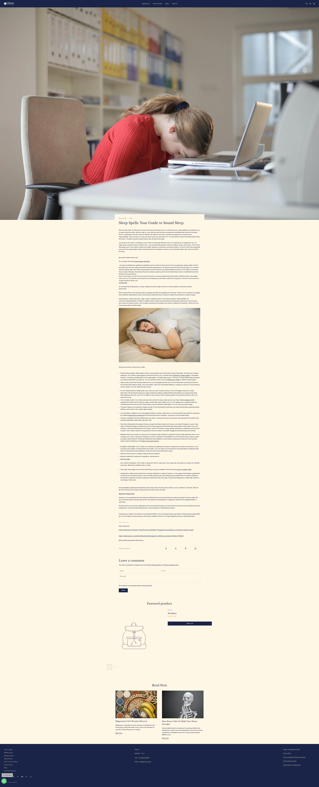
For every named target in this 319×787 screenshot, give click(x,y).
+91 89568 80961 (143, 758)
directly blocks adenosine (136, 415)
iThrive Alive (287, 753)
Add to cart (189, 623)
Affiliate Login (8, 752)
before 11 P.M (189, 400)
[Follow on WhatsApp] (31, 777)
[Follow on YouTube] (22, 777)
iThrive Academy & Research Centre (294, 757)
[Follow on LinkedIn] (26, 777)
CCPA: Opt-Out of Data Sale (291, 765)
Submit (123, 590)
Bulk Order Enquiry (10, 771)
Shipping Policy (9, 756)
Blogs (167, 3)
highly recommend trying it (150, 441)
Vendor (170, 610)
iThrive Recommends (289, 761)
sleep (130, 218)
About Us (174, 3)
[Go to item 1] (109, 667)
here (190, 404)
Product (172, 613)
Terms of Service (169, 565)
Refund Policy (8, 759)
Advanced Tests (157, 3)
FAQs (5, 768)
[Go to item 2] (114, 667)
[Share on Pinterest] (185, 548)
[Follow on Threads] (13, 777)
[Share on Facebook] (166, 548)
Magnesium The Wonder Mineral (131, 721)
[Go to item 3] (120, 667)
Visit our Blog (8, 749)
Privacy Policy (156, 565)
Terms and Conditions (11, 762)
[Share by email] (195, 548)
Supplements (146, 3)
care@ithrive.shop (145, 761)
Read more (118, 733)
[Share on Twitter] (176, 548)
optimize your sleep (173, 380)
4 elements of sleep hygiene (181, 375)
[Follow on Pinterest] (18, 777)
